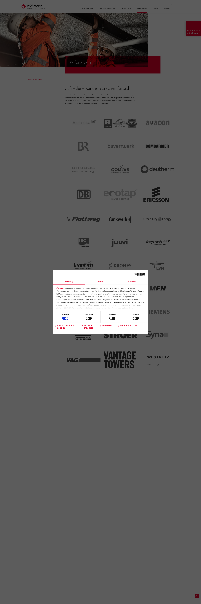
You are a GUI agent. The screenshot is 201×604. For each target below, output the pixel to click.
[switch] (89, 318)
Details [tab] (100, 281)
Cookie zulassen (128, 325)
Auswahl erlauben (89, 326)
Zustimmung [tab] (69, 281)
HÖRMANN (60, 288)
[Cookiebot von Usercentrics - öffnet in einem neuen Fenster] (136, 274)
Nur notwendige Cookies (65, 326)
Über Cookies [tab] (132, 281)
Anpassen (107, 325)
